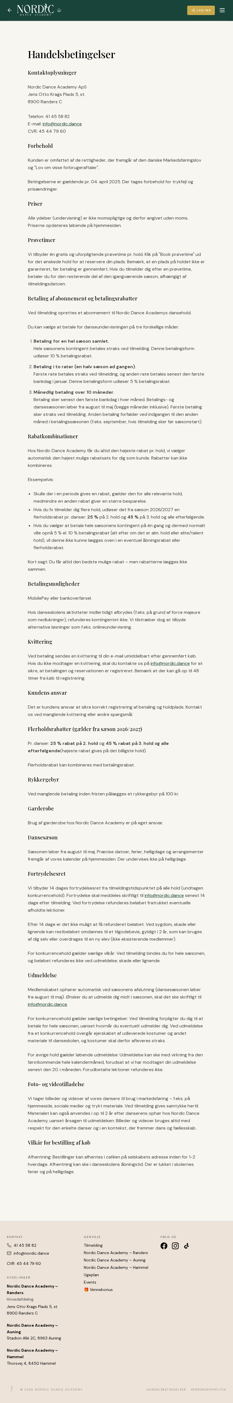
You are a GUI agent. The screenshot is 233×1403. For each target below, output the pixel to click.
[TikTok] (186, 1245)
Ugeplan (91, 1274)
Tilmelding (93, 1245)
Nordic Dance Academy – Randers (116, 1252)
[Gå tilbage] (10, 10)
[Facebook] (164, 1245)
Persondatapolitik (208, 1389)
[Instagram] (175, 1245)
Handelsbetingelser (166, 1389)
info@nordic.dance (62, 124)
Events (90, 1282)
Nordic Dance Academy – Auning (114, 1260)
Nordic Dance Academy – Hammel (116, 1267)
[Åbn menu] (222, 10)
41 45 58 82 (25, 1245)
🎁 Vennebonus (98, 1289)
